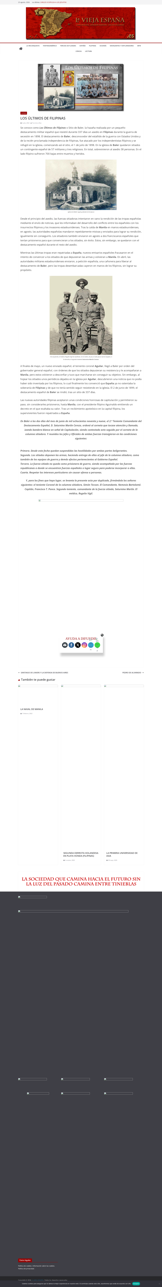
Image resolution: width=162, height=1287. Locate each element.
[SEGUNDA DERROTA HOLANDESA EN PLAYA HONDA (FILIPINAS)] (81, 686)
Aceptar (136, 1283)
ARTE (139, 46)
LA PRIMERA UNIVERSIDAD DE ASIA (122, 854)
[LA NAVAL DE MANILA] (38, 686)
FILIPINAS (92, 46)
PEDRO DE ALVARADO (131, 672)
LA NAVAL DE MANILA (31, 709)
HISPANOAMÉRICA (50, 46)
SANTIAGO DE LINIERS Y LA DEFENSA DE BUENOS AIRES (44, 672)
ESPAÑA (83, 46)
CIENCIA (79, 51)
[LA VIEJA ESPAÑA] (20, 48)
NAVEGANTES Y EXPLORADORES (122, 46)
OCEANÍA (103, 46)
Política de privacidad (26, 1269)
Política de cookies (25, 1266)
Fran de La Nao (36, 123)
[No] (159, 1284)
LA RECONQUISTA (32, 46)
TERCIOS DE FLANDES (68, 46)
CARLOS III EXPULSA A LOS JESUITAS (53, 2)
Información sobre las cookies (43, 1266)
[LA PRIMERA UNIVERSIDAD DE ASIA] (124, 686)
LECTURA (88, 51)
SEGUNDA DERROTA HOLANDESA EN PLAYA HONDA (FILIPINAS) (80, 854)
